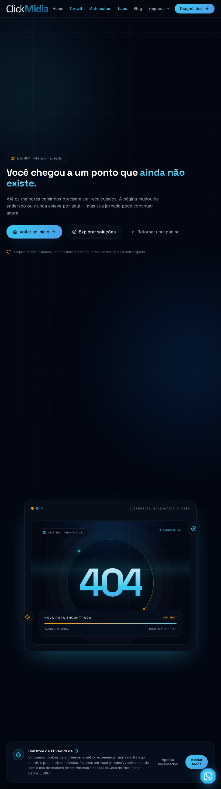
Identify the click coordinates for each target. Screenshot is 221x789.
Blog (138, 8)
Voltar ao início (34, 231)
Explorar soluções (97, 231)
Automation (101, 8)
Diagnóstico (191, 8)
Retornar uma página (158, 231)
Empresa (157, 8)
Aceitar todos (196, 762)
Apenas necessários (168, 762)
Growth (77, 8)
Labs (122, 8)
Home (58, 8)
